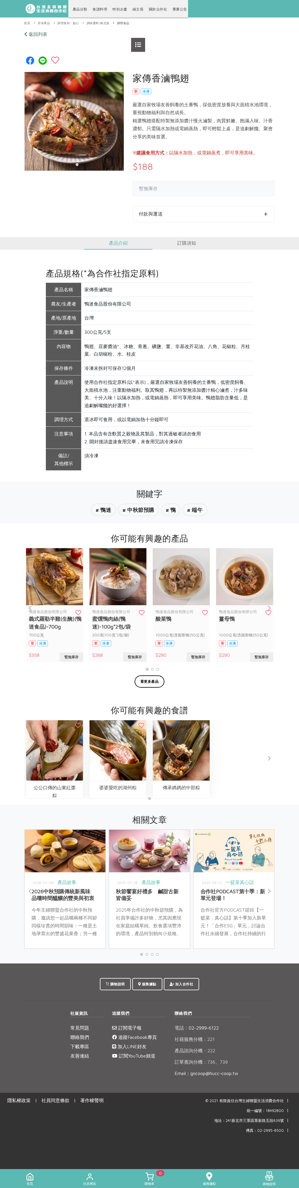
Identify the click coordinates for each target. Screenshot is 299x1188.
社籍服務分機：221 (195, 1039)
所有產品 (44, 23)
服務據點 (149, 984)
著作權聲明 (92, 1100)
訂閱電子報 (129, 1027)
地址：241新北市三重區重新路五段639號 (249, 1120)
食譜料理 (100, 9)
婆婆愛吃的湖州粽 (118, 787)
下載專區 (79, 1046)
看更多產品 (149, 681)
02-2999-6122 (197, 1027)
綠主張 (138, 9)
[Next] (269, 608)
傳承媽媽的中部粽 (181, 787)
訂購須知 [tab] (186, 243)
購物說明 (117, 984)
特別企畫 (119, 9)
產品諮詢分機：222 (195, 1050)
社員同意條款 (55, 1100)
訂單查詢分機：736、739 (201, 1062)
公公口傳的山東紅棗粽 (55, 791)
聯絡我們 (79, 1037)
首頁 (27, 23)
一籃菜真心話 (240, 882)
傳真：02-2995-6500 (265, 1130)
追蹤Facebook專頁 (137, 1037)
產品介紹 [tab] (118, 243)
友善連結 (79, 1055)
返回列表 (37, 34)
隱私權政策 (19, 1100)
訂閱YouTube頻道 (136, 1055)
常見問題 (79, 1027)
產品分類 (80, 9)
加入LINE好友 (131, 1046)
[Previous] (30, 608)
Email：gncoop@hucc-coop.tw (206, 1073)
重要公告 (180, 9)
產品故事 (67, 882)
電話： (182, 1027)
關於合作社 (158, 9)
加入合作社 (183, 984)
